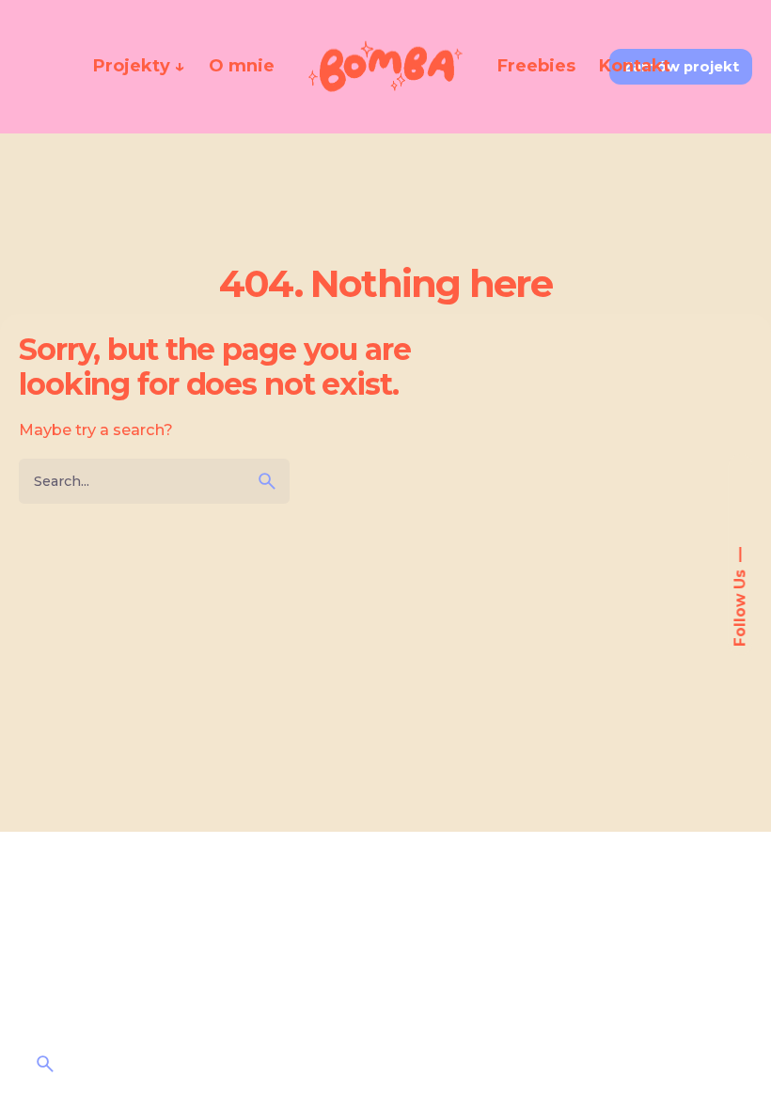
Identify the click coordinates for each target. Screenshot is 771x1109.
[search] (267, 481)
